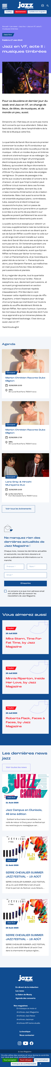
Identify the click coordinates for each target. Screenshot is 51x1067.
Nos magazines (21, 1006)
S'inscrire (26, 583)
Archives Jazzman (25, 1020)
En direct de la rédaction (27, 987)
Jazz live (22, 26)
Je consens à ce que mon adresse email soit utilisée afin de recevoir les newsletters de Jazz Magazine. (26, 593)
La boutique (25, 1032)
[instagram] (19, 1045)
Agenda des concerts (25, 998)
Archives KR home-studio (28, 1023)
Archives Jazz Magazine (28, 1012)
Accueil (5, 26)
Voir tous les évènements (18, 509)
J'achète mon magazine (37, 12)
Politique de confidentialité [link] (24, 1064)
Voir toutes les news (16, 767)
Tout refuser (26, 1060)
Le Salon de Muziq (24, 995)
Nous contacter (27, 1035)
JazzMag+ (9, 12)
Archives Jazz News (26, 1016)
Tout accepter (10, 1060)
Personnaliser (41, 1060)
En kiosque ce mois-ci (26, 1009)
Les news (13, 26)
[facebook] (31, 1045)
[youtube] (25, 1045)
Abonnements (20, 12)
